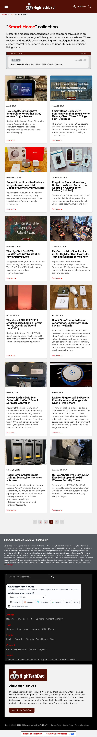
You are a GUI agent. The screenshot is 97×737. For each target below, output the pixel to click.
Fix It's (30, 618)
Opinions (40, 618)
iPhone (51, 629)
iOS (44, 629)
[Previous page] (35, 522)
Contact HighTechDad (16, 649)
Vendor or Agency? (38, 649)
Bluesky (63, 659)
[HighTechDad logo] (28, 674)
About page (8, 565)
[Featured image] (26, 88)
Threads (53, 659)
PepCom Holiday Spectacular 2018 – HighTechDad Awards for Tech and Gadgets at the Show (71, 253)
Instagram (42, 659)
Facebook (31, 659)
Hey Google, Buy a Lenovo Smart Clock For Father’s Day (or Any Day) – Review (23, 113)
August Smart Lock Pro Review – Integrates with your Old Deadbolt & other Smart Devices (25, 185)
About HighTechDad (22, 710)
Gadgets (10, 629)
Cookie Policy (68, 725)
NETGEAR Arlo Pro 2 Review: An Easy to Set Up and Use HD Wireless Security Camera (70, 477)
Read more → (11, 140)
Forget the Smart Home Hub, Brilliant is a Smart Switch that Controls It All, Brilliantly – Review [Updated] (70, 186)
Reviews (10, 618)
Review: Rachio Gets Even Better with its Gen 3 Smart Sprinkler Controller (22, 400)
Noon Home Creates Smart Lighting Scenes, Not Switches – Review (24, 477)
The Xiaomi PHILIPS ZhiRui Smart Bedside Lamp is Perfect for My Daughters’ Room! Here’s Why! (24, 324)
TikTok (72, 659)
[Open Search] (89, 6)
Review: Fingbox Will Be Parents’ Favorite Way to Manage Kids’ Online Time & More (71, 400)
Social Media (42, 639)
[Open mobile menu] (6, 7)
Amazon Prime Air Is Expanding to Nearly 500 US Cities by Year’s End (36, 64)
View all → (84, 54)
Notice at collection (32, 733)
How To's (21, 618)
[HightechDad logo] (41, 7)
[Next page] (62, 522)
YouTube (10, 659)
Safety (53, 639)
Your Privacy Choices (56, 733)
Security (30, 639)
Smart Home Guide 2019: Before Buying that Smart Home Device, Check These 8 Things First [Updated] (71, 114)
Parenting (19, 639)
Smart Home (22, 629)
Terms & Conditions (82, 725)
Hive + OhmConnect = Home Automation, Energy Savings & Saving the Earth (70, 322)
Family (9, 639)
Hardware (35, 629)
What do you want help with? (21, 593)
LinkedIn (21, 659)
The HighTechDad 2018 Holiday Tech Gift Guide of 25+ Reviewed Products (24, 253)
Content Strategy (54, 618)
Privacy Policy (56, 725)
